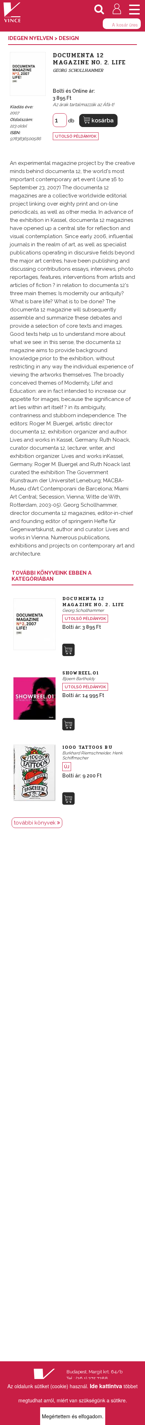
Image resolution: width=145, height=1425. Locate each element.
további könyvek (35, 823)
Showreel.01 (80, 673)
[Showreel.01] (34, 697)
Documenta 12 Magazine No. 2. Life (93, 601)
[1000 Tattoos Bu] (34, 772)
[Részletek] (68, 650)
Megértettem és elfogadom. (72, 1416)
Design (69, 38)
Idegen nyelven (31, 38)
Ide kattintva (106, 1386)
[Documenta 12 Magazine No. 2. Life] (34, 623)
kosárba (102, 120)
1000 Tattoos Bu (87, 747)
